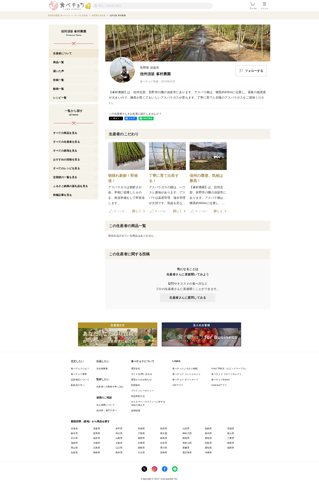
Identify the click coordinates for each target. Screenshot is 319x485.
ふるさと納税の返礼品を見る (70, 186)
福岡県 (230, 447)
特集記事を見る (62, 194)
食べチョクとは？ (80, 368)
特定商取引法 (138, 396)
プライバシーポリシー (142, 390)
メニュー (264, 8)
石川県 (74, 438)
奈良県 (163, 443)
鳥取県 (208, 443)
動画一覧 (58, 88)
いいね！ (120, 210)
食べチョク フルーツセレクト (226, 374)
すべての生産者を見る (66, 141)
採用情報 (135, 410)
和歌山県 (187, 443)
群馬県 (96, 433)
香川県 (163, 447)
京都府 (96, 443)
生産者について (62, 53)
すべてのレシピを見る (66, 168)
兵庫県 (141, 443)
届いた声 (58, 71)
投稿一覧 (58, 79)
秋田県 (163, 428)
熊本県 (119, 452)
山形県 (186, 428)
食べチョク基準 (79, 374)
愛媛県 (186, 447)
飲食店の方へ (78, 385)
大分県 (141, 452)
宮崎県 (163, 452)
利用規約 (135, 385)
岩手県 (119, 428)
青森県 (96, 428)
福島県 (208, 428)
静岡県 (186, 438)
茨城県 (230, 428)
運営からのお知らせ (141, 379)
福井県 (96, 438)
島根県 (230, 443)
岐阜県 (163, 438)
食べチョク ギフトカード (185, 379)
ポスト (116, 118)
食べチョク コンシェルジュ (186, 374)
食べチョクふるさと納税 (185, 368)
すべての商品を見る (65, 132)
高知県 (208, 447)
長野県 (141, 438)
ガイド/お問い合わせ (141, 374)
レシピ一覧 (60, 97)
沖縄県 (208, 452)
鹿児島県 (187, 452)
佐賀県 (74, 452)
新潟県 (208, 433)
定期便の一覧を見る (65, 177)
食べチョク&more (220, 379)
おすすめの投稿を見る (66, 159)
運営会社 (135, 368)
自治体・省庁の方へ (106, 410)
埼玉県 (119, 433)
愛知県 (208, 438)
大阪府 (119, 443)
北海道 (74, 428)
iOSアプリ (177, 385)
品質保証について (80, 379)
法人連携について (105, 405)
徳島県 (141, 447)
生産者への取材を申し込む (110, 386)
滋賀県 (74, 443)
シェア (132, 118)
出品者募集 (102, 368)
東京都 (163, 433)
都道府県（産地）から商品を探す (90, 421)
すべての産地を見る (65, 150)
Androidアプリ (219, 385)
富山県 (230, 433)
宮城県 (141, 428)
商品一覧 (58, 62)
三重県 (230, 438)
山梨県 (119, 438)
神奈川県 (187, 433)
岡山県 (74, 447)
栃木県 (74, 433)
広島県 (96, 447)
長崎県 (96, 452)
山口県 (119, 447)
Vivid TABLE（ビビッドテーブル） (229, 368)
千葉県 (141, 433)
